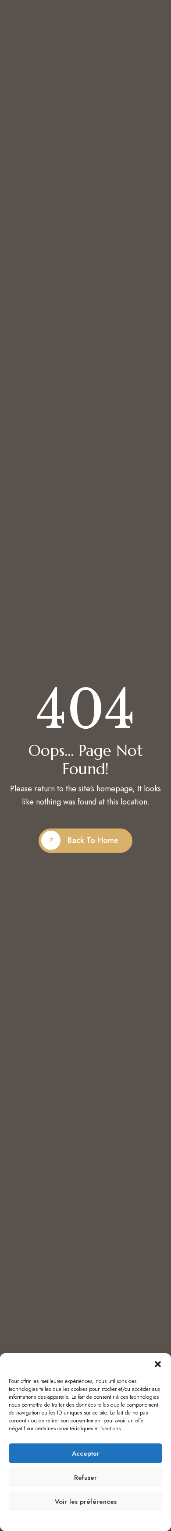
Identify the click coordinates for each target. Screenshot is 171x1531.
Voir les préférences (86, 1501)
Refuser (85, 1477)
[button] (157, 1364)
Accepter (86, 1453)
